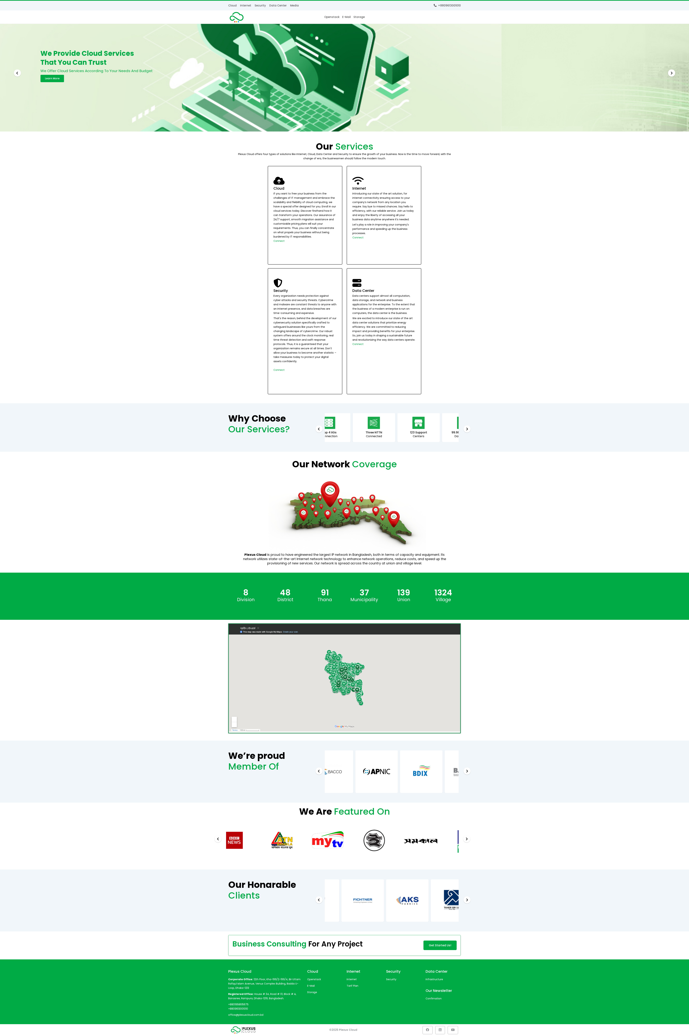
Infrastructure (434, 979)
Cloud (232, 5)
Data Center (278, 5)
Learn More (240, 78)
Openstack (331, 17)
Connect (279, 241)
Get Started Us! (440, 945)
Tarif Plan (352, 986)
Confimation (434, 998)
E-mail (346, 17)
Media (294, 5)
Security (260, 5)
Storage (359, 17)
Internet (245, 5)
